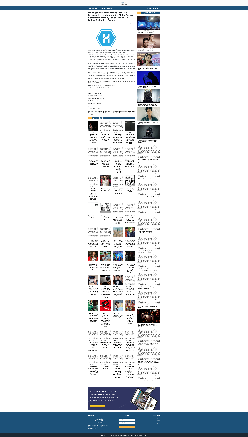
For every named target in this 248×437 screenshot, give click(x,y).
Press (158, 420)
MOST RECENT (96, 8)
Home (158, 418)
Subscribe (127, 426)
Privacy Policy (142, 435)
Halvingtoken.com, (106, 49)
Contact (158, 423)
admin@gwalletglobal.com (97, 101)
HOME (89, 8)
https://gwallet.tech (97, 103)
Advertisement (156, 422)
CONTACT (109, 8)
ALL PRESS (103, 8)
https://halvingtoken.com (108, 85)
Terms (136, 435)
